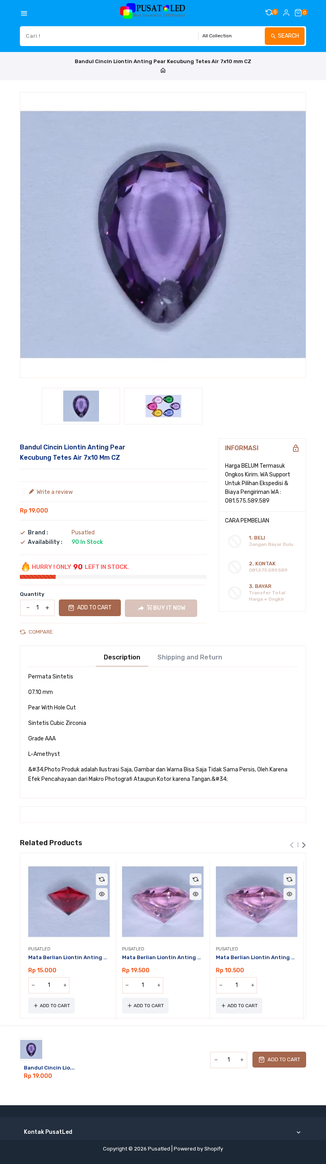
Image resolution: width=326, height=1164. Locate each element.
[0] (298, 12)
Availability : (45, 542)
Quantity (32, 594)
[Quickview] (102, 894)
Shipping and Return (189, 657)
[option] (81, 406)
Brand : (38, 533)
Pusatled (83, 532)
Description (122, 657)
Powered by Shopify (198, 1149)
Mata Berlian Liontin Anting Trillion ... (69, 957)
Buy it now (169, 608)
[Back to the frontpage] (163, 70)
